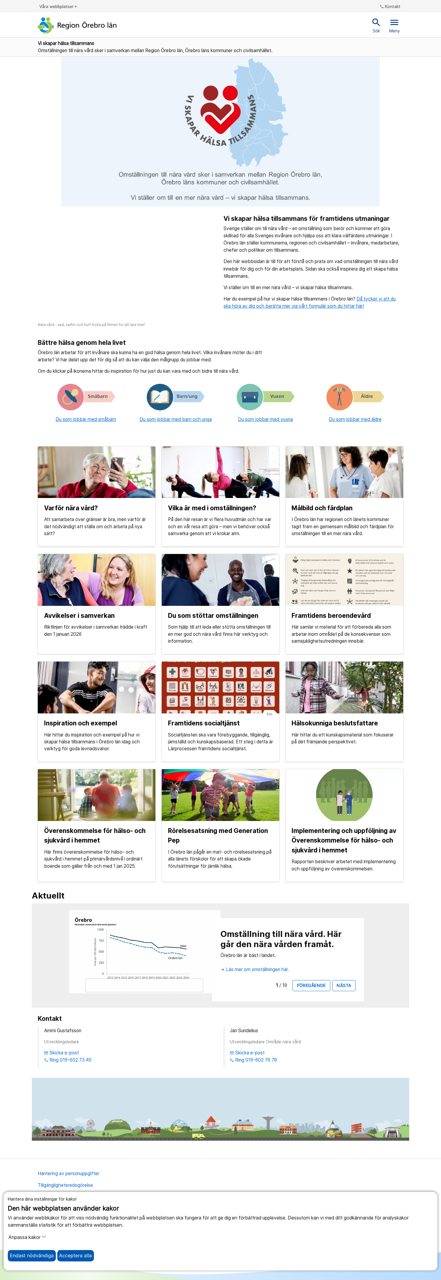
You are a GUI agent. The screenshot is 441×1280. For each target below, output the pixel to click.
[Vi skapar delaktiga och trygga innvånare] (265, 397)
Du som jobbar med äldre (355, 419)
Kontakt (390, 7)
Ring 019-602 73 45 (68, 1060)
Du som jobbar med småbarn (86, 419)
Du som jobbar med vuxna (265, 419)
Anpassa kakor (24, 1237)
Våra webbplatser (58, 7)
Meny (394, 25)
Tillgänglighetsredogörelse (65, 1185)
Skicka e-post (61, 1053)
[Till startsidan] (77, 25)
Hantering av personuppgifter (68, 1173)
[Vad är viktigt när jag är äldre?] (355, 397)
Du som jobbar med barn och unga (176, 419)
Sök (376, 25)
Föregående (311, 985)
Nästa (344, 985)
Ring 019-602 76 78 (253, 1060)
